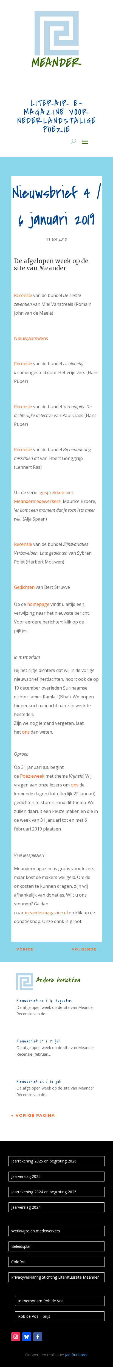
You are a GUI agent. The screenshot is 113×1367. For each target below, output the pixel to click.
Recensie (23, 295)
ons (26, 732)
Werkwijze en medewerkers (35, 1230)
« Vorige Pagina (33, 1115)
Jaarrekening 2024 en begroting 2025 (44, 1191)
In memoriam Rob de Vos (41, 1300)
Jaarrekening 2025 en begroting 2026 (44, 1161)
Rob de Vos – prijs (34, 1316)
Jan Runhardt (76, 1354)
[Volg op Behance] (26, 1336)
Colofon (18, 1261)
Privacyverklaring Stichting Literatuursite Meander (55, 1277)
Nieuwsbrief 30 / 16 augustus (44, 1000)
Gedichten (24, 587)
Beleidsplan (21, 1246)
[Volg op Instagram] (15, 1336)
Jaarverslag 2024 (26, 1207)
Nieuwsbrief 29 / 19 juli (38, 1041)
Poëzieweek (32, 776)
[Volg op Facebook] (37, 1336)
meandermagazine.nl (46, 912)
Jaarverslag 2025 (26, 1176)
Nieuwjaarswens (31, 338)
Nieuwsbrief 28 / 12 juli (39, 1081)
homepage (38, 604)
